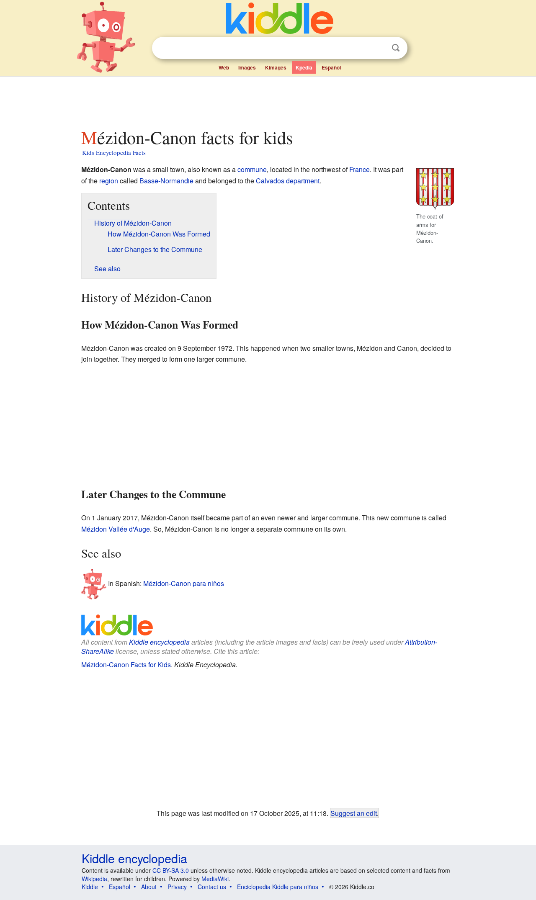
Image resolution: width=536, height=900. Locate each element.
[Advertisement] (267, 100)
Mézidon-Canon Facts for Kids (126, 664)
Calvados (270, 180)
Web (224, 67)
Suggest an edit (353, 813)
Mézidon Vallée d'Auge (115, 529)
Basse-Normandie (166, 180)
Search (396, 48)
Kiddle (90, 886)
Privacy (177, 886)
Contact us (212, 886)
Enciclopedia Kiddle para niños (277, 886)
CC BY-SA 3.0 (170, 870)
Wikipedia (94, 878)
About (149, 886)
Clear (378, 48)
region (108, 180)
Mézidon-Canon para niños (183, 583)
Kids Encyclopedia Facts (114, 152)
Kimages (275, 67)
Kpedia (304, 67)
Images (247, 67)
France (359, 169)
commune (252, 169)
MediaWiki (215, 878)
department (303, 180)
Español (331, 67)
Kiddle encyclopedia (159, 642)
